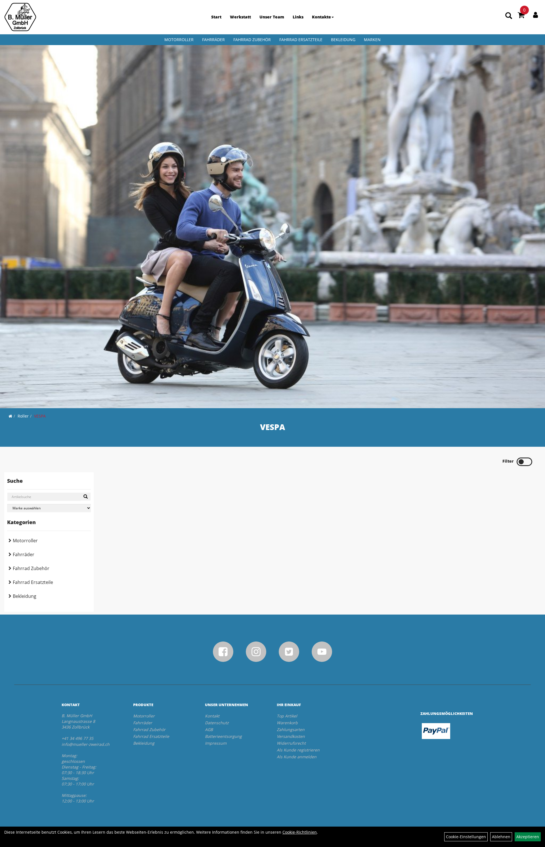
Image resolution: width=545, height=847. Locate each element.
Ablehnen (501, 836)
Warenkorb (287, 722)
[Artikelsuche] (508, 16)
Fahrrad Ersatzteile (300, 39)
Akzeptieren (527, 836)
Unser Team (271, 17)
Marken (372, 39)
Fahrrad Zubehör (252, 39)
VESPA (40, 416)
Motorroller (179, 39)
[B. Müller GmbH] (20, 17)
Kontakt (212, 716)
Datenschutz (217, 722)
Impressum (216, 743)
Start (216, 17)
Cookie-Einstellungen (466, 836)
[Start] (10, 416)
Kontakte (321, 17)
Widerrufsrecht (291, 743)
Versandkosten (291, 736)
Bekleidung (343, 39)
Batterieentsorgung (223, 736)
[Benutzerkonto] (535, 15)
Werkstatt (240, 17)
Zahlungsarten (291, 729)
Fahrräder (213, 39)
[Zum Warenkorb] (521, 16)
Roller (23, 416)
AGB (209, 729)
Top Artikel (287, 716)
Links (298, 17)
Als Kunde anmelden (296, 756)
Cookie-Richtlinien (299, 832)
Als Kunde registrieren (298, 750)
